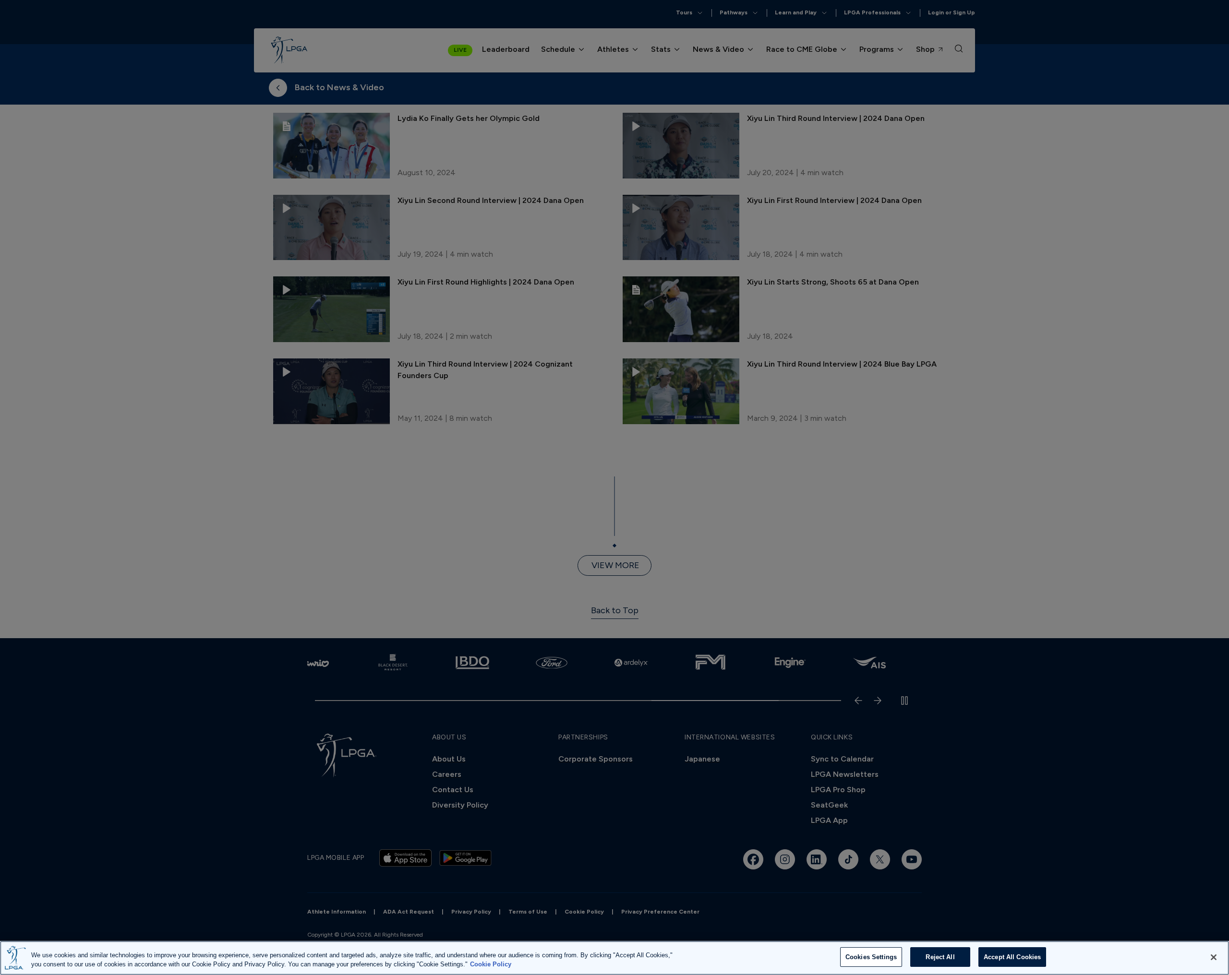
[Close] (1213, 957)
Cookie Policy (490, 964)
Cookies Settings (871, 957)
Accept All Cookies (1012, 957)
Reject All (940, 957)
